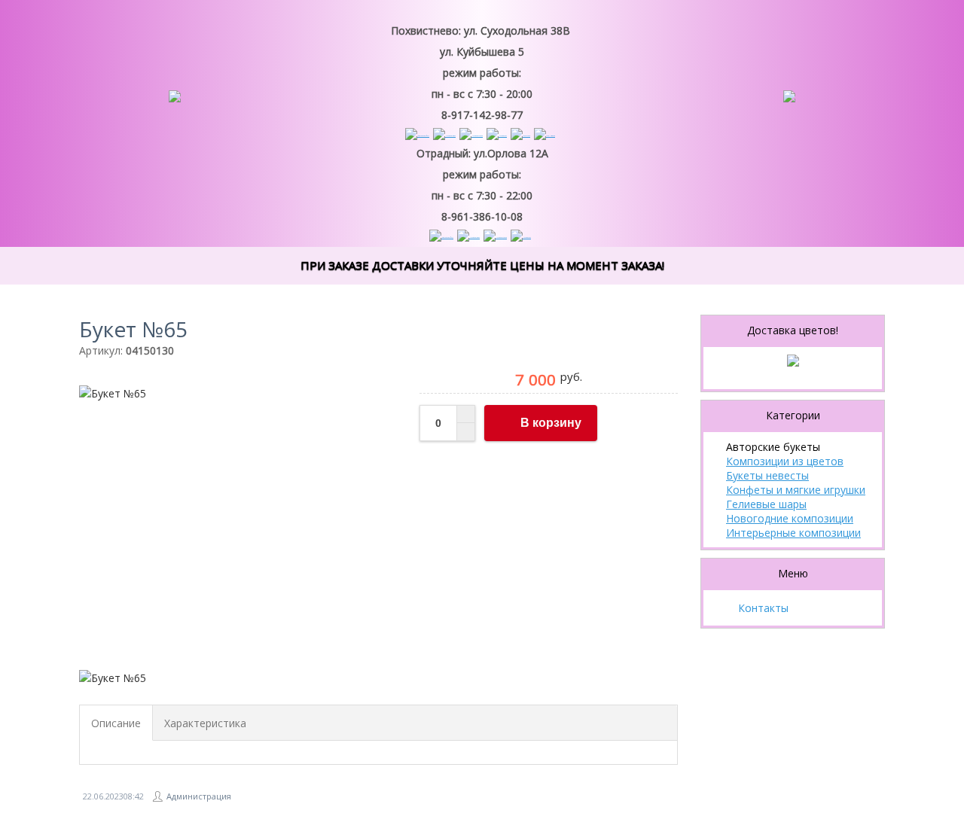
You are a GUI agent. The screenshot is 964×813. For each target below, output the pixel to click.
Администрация (198, 796)
